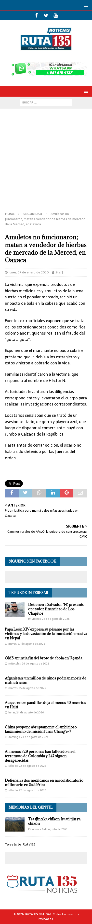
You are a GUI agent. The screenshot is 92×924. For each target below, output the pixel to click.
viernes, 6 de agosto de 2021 (49, 829)
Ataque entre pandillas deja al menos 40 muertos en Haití (45, 704)
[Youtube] (55, 15)
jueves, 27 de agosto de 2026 (26, 644)
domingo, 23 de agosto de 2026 (28, 737)
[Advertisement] (46, 162)
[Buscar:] (46, 102)
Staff (59, 272)
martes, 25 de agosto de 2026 (27, 688)
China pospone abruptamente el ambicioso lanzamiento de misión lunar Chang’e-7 (41, 729)
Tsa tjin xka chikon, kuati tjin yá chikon (54, 821)
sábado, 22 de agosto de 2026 (27, 766)
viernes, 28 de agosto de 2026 (50, 619)
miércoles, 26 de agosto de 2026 (28, 663)
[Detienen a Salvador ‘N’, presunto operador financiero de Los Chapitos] (15, 609)
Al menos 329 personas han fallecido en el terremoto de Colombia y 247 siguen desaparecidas (40, 756)
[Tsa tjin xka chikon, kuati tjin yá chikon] (15, 824)
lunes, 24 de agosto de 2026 (26, 712)
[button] (85, 5)
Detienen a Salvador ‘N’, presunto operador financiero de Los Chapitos (56, 609)
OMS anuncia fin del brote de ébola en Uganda (43, 658)
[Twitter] (46, 15)
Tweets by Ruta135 (20, 844)
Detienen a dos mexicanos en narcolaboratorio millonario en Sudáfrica (44, 782)
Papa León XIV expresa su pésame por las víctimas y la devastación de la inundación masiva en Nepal (46, 633)
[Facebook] (36, 15)
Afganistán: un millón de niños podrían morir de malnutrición (45, 680)
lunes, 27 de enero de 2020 (29, 272)
